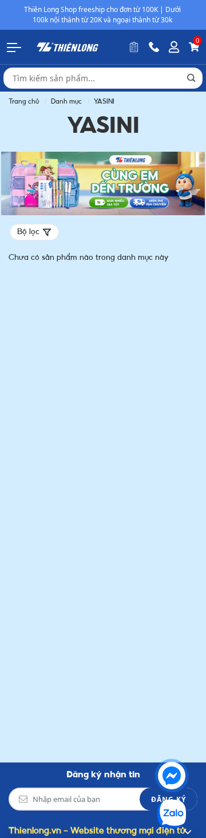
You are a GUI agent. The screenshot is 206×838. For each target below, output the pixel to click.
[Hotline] (154, 46)
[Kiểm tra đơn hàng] (134, 46)
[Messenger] (171, 775)
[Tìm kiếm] (191, 78)
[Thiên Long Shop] (67, 47)
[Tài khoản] (174, 46)
